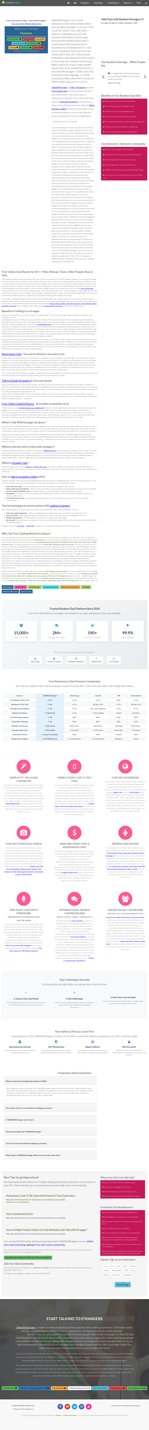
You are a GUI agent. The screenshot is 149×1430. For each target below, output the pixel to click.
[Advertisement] (74, 11)
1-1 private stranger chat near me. (52, 578)
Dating (106, 1270)
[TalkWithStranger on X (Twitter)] (67, 1406)
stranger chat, (49, 306)
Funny (133, 1270)
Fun (112, 1266)
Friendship (127, 1275)
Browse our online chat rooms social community (125, 917)
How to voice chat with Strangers (18, 945)
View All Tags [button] (123, 1284)
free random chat (59, 91)
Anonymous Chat (12, 354)
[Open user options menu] (69, 3)
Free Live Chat (26, 591)
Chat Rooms (113, 3)
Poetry (106, 1275)
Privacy (16, 1409)
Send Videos (7, 587)
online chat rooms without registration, (42, 581)
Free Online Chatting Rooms (18, 403)
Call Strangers (34, 43)
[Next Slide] (145, 81)
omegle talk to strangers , (18, 581)
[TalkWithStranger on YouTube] (88, 1406)
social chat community (41, 1268)
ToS (21, 1409)
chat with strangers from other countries (34, 574)
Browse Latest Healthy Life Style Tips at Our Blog (28, 1258)
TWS (126, 1270)
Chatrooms (27, 39)
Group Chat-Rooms (19, 43)
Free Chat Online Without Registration (26, 24)
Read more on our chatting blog (17, 1202)
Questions (116, 1275)
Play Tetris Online (100, 1388)
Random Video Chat (10, 591)
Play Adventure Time (136, 1388)
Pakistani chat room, (33, 576)
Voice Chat (39, 39)
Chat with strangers (69, 101)
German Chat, (11, 576)
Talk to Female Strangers (16, 380)
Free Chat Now (9, 1388)
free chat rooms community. (50, 1244)
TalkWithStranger (49, 451)
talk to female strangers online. (56, 571)
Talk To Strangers (14, 39)
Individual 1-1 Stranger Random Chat (33, 1388)
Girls (125, 1266)
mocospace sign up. (78, 937)
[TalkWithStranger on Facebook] (60, 1406)
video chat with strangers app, (68, 581)
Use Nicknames (34, 587)
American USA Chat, (48, 576)
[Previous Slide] (103, 81)
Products (85, 3)
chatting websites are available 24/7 (32, 408)
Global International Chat (78, 1388)
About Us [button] (128, 3)
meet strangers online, (57, 304)
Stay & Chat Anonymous (70, 587)
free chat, (13, 306)
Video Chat (37, 47)
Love (105, 1266)
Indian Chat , (21, 576)
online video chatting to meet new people (59, 544)
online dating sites (12, 803)
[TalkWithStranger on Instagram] (81, 1406)
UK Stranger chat (62, 576)
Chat (118, 1266)
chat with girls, (86, 304)
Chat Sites (98, 3)
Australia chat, (86, 574)
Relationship (116, 1270)
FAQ (139, 3)
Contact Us (28, 1409)
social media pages (44, 324)
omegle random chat (69, 872)
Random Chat (25, 47)
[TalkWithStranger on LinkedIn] (74, 1406)
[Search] (146, 3)
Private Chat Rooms (50, 587)
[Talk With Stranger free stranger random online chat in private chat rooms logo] (11, 2)
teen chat (58, 306)
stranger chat (20, 462)
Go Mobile (86, 587)
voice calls (30, 526)
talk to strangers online (24, 476)
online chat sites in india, (129, 941)
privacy (58, 1415)
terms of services (70, 1415)
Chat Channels (77, 921)
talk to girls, (135, 792)
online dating (39, 540)
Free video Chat (58, 1388)
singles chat (118, 792)
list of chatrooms (87, 288)
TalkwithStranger (59, 87)
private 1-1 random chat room (36, 467)
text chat (20, 526)
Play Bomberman (117, 1388)
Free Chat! (13, 47)
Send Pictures (20, 587)
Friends (132, 1266)
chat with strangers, (73, 304)
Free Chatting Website (26, 533)
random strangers (60, 505)
